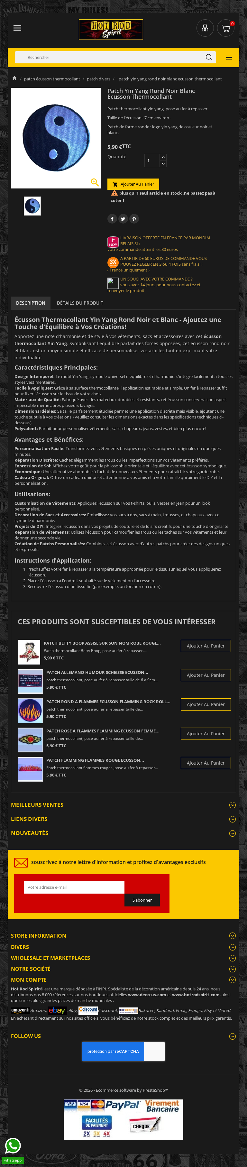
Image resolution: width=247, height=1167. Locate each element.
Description (30, 303)
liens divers (29, 818)
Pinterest (134, 219)
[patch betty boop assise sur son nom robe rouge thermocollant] (29, 652)
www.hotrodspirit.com (196, 994)
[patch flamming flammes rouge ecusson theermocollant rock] (30, 769)
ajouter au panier (133, 184)
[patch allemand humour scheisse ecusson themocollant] (30, 681)
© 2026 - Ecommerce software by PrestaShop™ (123, 1090)
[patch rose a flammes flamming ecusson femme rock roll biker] (30, 740)
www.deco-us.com (147, 994)
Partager (112, 219)
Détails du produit (80, 303)
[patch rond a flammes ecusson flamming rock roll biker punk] (30, 710)
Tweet (123, 219)
